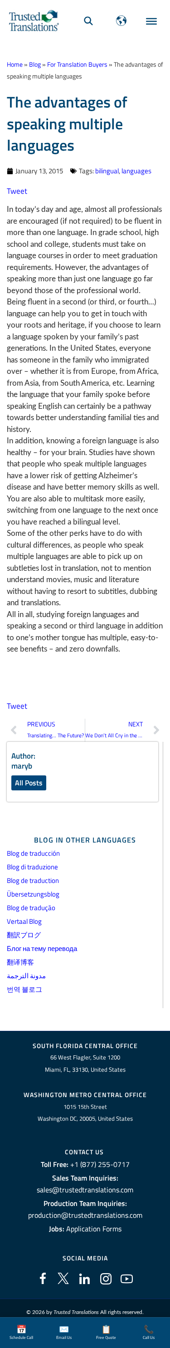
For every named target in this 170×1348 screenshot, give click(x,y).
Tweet (17, 191)
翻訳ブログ (24, 935)
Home (15, 64)
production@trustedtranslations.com (85, 1215)
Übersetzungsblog (33, 894)
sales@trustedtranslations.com (85, 1189)
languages (136, 171)
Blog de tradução (31, 907)
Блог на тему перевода (42, 948)
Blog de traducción (33, 853)
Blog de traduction (33, 880)
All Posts (29, 782)
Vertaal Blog (24, 921)
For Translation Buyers (77, 64)
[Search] (88, 21)
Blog (35, 64)
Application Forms (93, 1228)
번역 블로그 (24, 989)
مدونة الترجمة (26, 976)
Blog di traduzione (32, 867)
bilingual (107, 171)
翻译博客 (20, 962)
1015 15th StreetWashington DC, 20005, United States (85, 1112)
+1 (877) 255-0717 (100, 1164)
